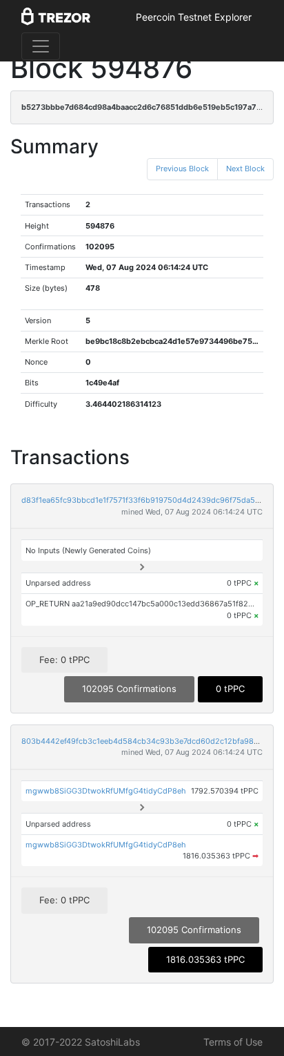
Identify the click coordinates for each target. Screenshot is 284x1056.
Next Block (245, 168)
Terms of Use (233, 1042)
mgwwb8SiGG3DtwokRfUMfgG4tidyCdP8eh (106, 791)
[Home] (55, 17)
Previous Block (182, 168)
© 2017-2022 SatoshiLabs (80, 1042)
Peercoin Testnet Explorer (194, 17)
